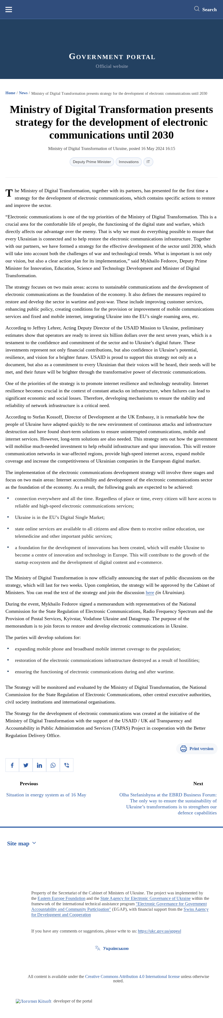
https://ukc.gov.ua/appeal (159, 931)
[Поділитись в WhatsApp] (53, 765)
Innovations (129, 162)
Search (209, 9)
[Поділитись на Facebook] (12, 765)
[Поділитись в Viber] (66, 765)
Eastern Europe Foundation (61, 898)
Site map (18, 843)
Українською (116, 948)
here (150, 592)
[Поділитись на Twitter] (25, 765)
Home (10, 93)
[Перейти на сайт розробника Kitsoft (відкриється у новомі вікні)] (34, 1001)
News (23, 93)
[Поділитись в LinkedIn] (39, 765)
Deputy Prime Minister (92, 162)
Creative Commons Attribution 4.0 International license (132, 976)
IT (148, 162)
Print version (201, 748)
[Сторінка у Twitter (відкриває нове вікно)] (97, 961)
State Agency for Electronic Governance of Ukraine (145, 898)
